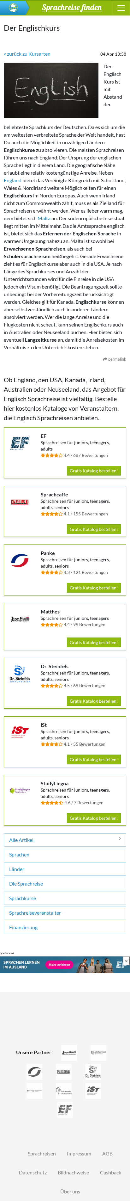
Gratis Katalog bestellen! (94, 470)
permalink (116, 359)
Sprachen (19, 854)
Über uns (70, 1191)
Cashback (110, 1172)
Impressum (79, 1153)
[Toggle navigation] (121, 8)
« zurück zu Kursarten (27, 54)
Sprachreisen (42, 1153)
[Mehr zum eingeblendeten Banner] (65, 964)
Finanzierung (23, 927)
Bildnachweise (73, 1172)
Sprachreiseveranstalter (35, 913)
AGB (107, 1153)
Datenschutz (33, 1172)
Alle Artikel (21, 840)
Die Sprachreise (26, 884)
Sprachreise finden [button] (72, 7)
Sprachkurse (22, 898)
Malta (44, 218)
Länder (16, 869)
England (12, 180)
